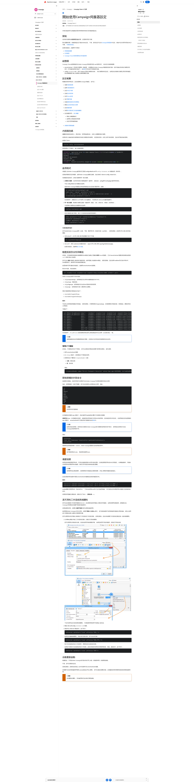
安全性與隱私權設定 (40, 73)
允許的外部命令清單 (72, 105)
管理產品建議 (37, 55)
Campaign (69, 9)
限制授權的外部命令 (142, 43)
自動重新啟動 (140, 52)
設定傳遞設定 (40, 98)
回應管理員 (37, 37)
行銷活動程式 (70, 87)
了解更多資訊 (70, 44)
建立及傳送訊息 (38, 31)
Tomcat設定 (70, 96)
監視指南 (37, 120)
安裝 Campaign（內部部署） (41, 76)
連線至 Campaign (39, 111)
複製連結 (147, 16)
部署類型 (38, 70)
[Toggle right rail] (137, 6)
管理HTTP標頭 (141, 40)
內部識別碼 (70, 85)
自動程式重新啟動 (69, 125)
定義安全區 (39, 86)
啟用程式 (139, 34)
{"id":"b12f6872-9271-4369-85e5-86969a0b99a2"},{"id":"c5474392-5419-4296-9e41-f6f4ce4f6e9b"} (86, 25)
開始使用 (37, 28)
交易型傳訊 (37, 58)
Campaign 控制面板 (39, 129)
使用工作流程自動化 (40, 52)
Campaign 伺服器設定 (42, 83)
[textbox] (45, 13)
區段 (84, 69)
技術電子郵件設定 (41, 101)
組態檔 (139, 25)
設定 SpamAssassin (41, 107)
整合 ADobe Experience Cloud (41, 49)
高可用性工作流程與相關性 (143, 49)
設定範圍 (139, 28)
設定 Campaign (39, 80)
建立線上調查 (37, 46)
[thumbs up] (107, 780)
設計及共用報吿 (38, 40)
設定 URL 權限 (40, 89)
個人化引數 (80, 246)
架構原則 (38, 67)
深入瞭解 (76, 113)
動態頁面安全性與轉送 (73, 102)
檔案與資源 (39, 92)
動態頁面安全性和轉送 (142, 37)
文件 (63, 9)
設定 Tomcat (40, 95)
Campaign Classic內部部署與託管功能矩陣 (76, 56)
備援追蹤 (69, 107)
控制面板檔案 (68, 51)
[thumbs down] (110, 780)
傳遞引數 (69, 99)
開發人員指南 (37, 123)
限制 (138, 22)
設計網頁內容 (37, 43)
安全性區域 (70, 93)
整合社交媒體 (37, 61)
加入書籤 (141, 16)
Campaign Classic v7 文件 (80, 9)
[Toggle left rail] (56, 6)
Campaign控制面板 (107, 42)
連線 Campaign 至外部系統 (41, 114)
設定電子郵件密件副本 (42, 104)
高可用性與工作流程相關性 (74, 110)
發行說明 (37, 25)
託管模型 (67, 53)
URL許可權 (70, 90)
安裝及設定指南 (38, 64)
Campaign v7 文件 (39, 22)
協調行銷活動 (38, 34)
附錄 (37, 117)
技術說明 (37, 126)
